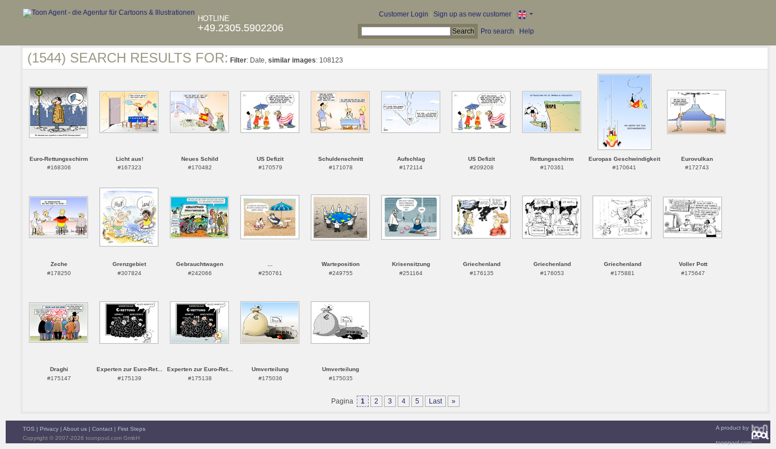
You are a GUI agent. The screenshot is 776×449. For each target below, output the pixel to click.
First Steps (131, 429)
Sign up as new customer (472, 14)
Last (435, 401)
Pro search (497, 31)
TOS (29, 429)
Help (526, 31)
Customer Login (403, 14)
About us (75, 429)
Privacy (49, 429)
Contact (102, 429)
